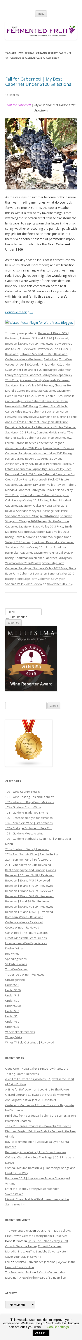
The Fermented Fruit (18, 1230)
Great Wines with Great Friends (26, 938)
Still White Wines (16, 964)
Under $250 (13, 1006)
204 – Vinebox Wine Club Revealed (28, 865)
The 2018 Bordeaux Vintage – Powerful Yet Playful (38, 1126)
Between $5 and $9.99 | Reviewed (28, 901)
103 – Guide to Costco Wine (23, 807)
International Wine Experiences (26, 943)
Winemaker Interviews (20, 1032)
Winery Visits (13, 1037)
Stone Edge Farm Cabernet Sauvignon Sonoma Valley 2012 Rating (40, 573)
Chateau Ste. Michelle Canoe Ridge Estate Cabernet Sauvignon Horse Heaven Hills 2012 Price (38, 390)
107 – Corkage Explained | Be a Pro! (28, 828)
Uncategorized (15, 980)
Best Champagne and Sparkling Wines (30, 870)
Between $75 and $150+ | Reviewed (43, 354)
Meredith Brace (15, 1251)
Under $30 (20, 370)
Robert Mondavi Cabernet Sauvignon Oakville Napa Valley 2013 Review (38, 505)
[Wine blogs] (28, 765)
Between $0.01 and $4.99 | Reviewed (29, 875)
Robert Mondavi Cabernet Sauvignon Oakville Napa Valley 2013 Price (40, 490)
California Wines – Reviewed (24, 922)
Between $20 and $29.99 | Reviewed (29, 344)
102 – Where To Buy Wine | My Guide (29, 802)
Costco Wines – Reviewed (22, 927)
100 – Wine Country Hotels (22, 792)
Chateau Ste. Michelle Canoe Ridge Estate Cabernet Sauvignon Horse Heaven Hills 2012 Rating (40, 401)
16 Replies (12, 95)
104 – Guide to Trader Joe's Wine (26, 812)
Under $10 (12, 985)
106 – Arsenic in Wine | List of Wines (29, 823)
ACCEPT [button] (41, 1333)
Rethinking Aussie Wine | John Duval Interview (35, 1152)
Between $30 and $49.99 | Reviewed (29, 896)
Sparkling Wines (16, 959)
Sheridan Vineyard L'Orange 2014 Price (42, 511)
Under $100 (23, 364)
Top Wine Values (16, 969)
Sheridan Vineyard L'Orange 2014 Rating (32, 516)
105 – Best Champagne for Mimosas (29, 818)
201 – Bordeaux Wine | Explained (27, 849)
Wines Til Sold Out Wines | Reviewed (29, 1042)
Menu (41, 13)
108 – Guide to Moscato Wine (24, 833)
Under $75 (35, 370)
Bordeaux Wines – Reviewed (24, 917)
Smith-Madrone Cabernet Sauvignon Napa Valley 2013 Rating (39, 531)
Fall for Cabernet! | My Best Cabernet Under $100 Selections (38, 81)
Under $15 (39, 364)
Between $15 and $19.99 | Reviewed (44, 338)
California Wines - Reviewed (23, 359)
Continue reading (19, 312)
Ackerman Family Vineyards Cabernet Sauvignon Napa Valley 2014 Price (38, 375)
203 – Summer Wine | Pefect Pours (28, 859)
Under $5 (11, 1016)
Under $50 (12, 1021)
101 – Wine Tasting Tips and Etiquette (29, 797)
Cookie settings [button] (58, 1327)
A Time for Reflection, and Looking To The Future (37, 1089)
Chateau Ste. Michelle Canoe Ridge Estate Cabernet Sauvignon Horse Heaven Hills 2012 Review (36, 411)
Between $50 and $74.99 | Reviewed (29, 907)
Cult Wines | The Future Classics (26, 933)
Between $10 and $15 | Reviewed (27, 880)
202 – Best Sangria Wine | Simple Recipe (31, 854)
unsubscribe (18, 617)
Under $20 (54, 364)
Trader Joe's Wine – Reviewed (25, 974)
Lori (7, 1262)
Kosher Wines (14, 948)
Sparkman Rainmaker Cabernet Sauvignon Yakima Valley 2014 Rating (39, 552)
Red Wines (51, 359)
